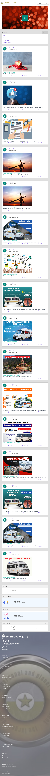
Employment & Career (12, 139)
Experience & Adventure (6, 690)
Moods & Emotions (5, 724)
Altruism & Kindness (5, 661)
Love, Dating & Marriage (6, 717)
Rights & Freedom (5, 746)
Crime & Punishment (6, 673)
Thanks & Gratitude (5, 757)
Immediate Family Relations (7, 708)
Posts (4, 37)
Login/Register (43, 3)
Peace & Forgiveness (5, 735)
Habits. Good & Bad (11, 72)
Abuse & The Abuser (5, 653)
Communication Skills (12, 106)
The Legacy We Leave (6, 759)
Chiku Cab (11, 47)
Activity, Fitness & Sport (6, 657)
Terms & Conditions (7, 648)
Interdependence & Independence (8, 713)
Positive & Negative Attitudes (7, 744)
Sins (2, 755)
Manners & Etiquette (6, 719)
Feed (4, 35)
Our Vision (4, 646)
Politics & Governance (12, 341)
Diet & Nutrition (5, 684)
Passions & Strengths (6, 733)
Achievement (4, 655)
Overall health (4, 730)
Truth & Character (5, 768)
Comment (25, 75)
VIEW (46, 623)
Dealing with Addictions (6, 677)
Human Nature (5, 704)
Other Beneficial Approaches (7, 726)
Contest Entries (7, 42)
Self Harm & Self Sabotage (7, 748)
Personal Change (11, 577)
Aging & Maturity (5, 659)
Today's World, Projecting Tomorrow (9, 766)
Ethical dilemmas (5, 688)
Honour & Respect (5, 702)
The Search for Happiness (6, 762)
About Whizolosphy (7, 644)
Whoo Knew (6, 40)
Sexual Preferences (5, 751)
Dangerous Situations (6, 675)
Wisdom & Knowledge (12, 240)
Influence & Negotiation (6, 710)
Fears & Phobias (5, 695)
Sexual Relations (5, 753)
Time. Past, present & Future (7, 764)
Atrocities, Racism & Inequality (7, 664)
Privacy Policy (5, 649)
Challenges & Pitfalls (6, 666)
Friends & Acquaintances (6, 697)
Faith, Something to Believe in (14, 173)
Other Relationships (5, 728)
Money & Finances (5, 722)
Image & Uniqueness (6, 706)
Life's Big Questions (5, 715)
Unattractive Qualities (6, 771)
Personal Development (6, 739)
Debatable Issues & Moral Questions (8, 679)
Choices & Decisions (5, 668)
